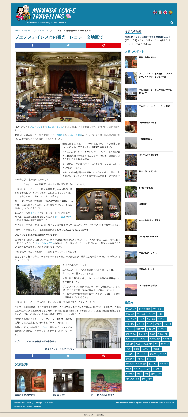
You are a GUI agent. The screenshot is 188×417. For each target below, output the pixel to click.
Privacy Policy (19, 406)
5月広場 (61, 135)
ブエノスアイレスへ (147, 253)
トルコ (136, 349)
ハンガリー (130, 354)
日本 (159, 374)
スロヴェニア (155, 339)
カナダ (149, 324)
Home (17, 30)
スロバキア (167, 339)
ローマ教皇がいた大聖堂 (149, 220)
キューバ (167, 324)
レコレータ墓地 (74, 135)
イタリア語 (160, 12)
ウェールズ (151, 319)
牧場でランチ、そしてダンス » (59, 349)
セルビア (129, 344)
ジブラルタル (131, 334)
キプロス (158, 324)
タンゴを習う (59, 394)
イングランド (131, 319)
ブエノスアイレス (41, 30)
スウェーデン (163, 334)
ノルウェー (146, 349)
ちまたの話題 (133, 31)
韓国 (143, 379)
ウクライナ (162, 319)
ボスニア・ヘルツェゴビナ (136, 364)
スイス (152, 334)
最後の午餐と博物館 (25, 394)
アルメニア (141, 314)
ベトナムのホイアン (45, 243)
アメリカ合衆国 (144, 309)
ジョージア (143, 334)
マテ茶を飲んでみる (147, 122)
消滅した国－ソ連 (132, 379)
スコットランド (132, 339)
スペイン (144, 339)
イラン (160, 314)
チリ (156, 344)
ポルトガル (60, 216)
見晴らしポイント (147, 269)
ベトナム (140, 359)
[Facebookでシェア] (32, 45)
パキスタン (157, 349)
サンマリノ (162, 329)
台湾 (153, 374)
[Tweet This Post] (68, 45)
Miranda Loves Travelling (23, 402)
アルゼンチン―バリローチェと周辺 (154, 106)
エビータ (43, 327)
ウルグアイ (130, 324)
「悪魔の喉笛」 (146, 138)
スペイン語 (170, 12)
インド (141, 319)
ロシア (139, 374)
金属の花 (143, 204)
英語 (155, 12)
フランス (163, 354)
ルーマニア (130, 374)
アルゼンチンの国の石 (148, 236)
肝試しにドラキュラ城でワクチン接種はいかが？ (147, 36)
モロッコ (137, 369)
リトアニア (157, 369)
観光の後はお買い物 (147, 171)
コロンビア (151, 329)
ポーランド (151, 359)
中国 (146, 374)
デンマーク (165, 344)
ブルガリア (130, 359)
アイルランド (131, 309)
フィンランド (142, 354)
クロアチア (140, 329)
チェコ (138, 344)
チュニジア (147, 344)
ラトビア (146, 369)
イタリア (151, 314)
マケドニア (164, 364)
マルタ (128, 369)
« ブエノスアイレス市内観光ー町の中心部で (35, 341)
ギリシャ (129, 329)
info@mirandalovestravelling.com (129, 402)
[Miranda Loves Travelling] (46, 13)
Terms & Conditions (33, 406)
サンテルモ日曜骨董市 (148, 155)
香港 (150, 379)
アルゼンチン (27, 30)
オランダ (34, 213)
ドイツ (128, 349)
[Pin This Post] (104, 45)
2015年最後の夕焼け (148, 285)
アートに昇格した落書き (103, 394)
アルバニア (130, 314)
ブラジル (153, 354)
